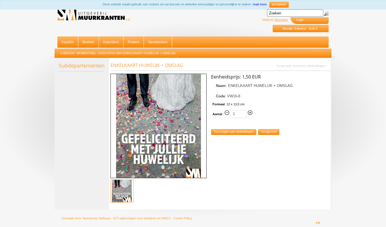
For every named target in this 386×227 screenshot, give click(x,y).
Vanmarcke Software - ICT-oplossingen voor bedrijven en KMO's (126, 218)
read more (260, 4)
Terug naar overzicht (290, 65)
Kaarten (68, 42)
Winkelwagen (316, 65)
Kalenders (111, 42)
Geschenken (158, 42)
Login (299, 19)
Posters (133, 42)
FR (128, 19)
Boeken (88, 42)
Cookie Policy (183, 218)
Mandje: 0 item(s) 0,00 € (300, 28)
